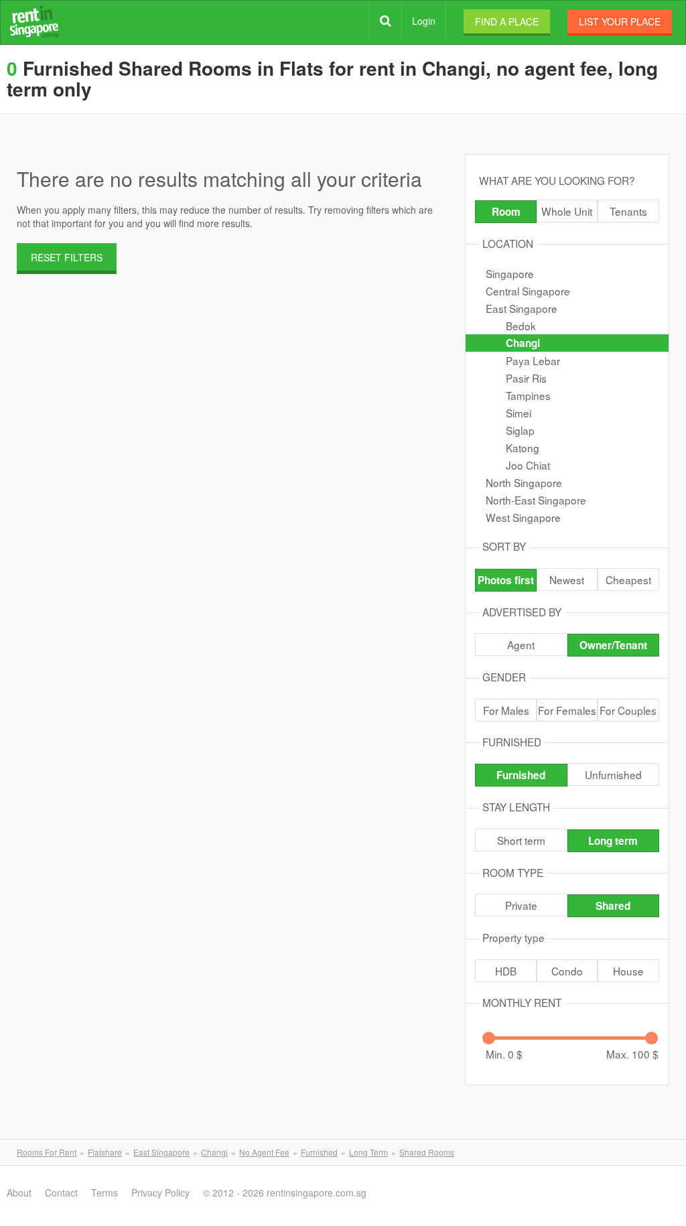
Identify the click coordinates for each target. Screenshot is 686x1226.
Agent (521, 644)
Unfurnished (613, 774)
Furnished (520, 775)
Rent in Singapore (34, 22)
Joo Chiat (528, 465)
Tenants (628, 211)
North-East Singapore (536, 499)
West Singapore (523, 517)
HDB (506, 970)
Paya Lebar (533, 360)
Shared (613, 905)
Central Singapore (528, 290)
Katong (522, 447)
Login (423, 20)
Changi (523, 343)
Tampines (528, 395)
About (19, 1192)
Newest (566, 579)
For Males (506, 710)
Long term (613, 840)
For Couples (628, 710)
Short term (521, 840)
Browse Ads (385, 21)
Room (506, 211)
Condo (567, 970)
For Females (567, 710)
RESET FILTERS (66, 257)
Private (521, 905)
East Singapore (521, 308)
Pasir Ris (526, 377)
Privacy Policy (160, 1192)
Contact (61, 1192)
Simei (518, 412)
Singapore (510, 273)
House (628, 970)
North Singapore (524, 482)
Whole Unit (566, 211)
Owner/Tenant (613, 645)
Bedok (521, 325)
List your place (620, 21)
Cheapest (628, 579)
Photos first (506, 580)
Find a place (507, 21)
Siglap (520, 430)
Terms (104, 1192)
